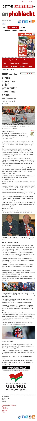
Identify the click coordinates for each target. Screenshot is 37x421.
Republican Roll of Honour (9, 405)
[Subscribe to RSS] (33, 22)
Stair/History (22, 30)
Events (30, 66)
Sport (11, 60)
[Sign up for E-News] (19, 22)
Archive (23, 27)
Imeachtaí (25, 63)
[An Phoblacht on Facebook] (23, 22)
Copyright (4, 407)
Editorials (14, 66)
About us (24, 2)
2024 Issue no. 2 (13, 27)
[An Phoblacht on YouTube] (30, 22)
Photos (14, 30)
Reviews (26, 60)
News (4, 27)
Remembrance (14, 63)
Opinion (18, 60)
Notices (22, 66)
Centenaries (6, 30)
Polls (3, 412)
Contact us (32, 2)
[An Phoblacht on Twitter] (26, 22)
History (5, 63)
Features (5, 66)
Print (32, 74)
